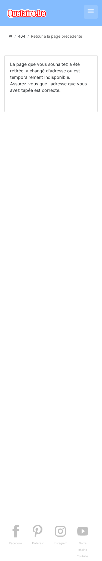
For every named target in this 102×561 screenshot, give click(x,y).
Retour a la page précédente (56, 36)
